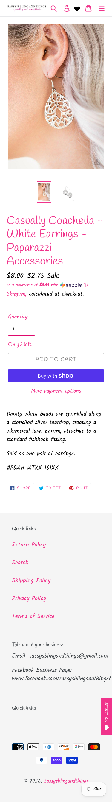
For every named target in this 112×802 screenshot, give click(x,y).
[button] (56, 285)
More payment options (56, 391)
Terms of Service (33, 616)
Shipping (17, 294)
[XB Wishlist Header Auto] (77, 8)
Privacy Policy (29, 598)
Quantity (17, 317)
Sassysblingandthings (66, 781)
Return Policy (29, 545)
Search (20, 563)
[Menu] (101, 8)
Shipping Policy (31, 580)
